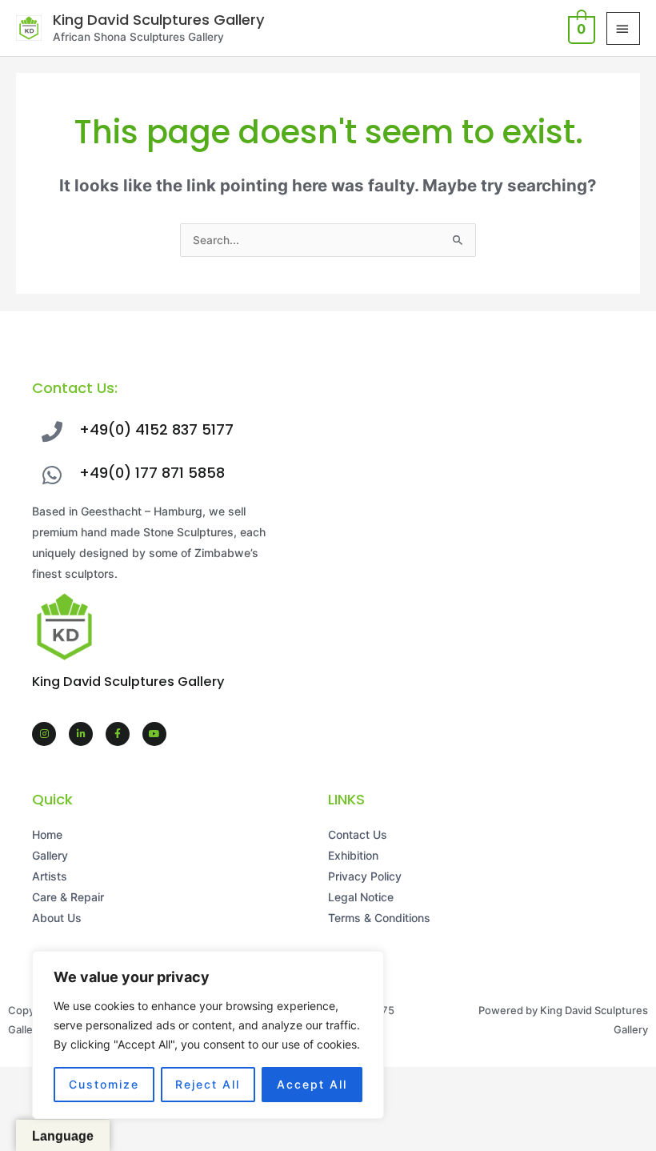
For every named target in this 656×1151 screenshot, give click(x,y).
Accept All (312, 1084)
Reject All (207, 1084)
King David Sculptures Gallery (159, 20)
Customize (104, 1084)
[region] (208, 1035)
